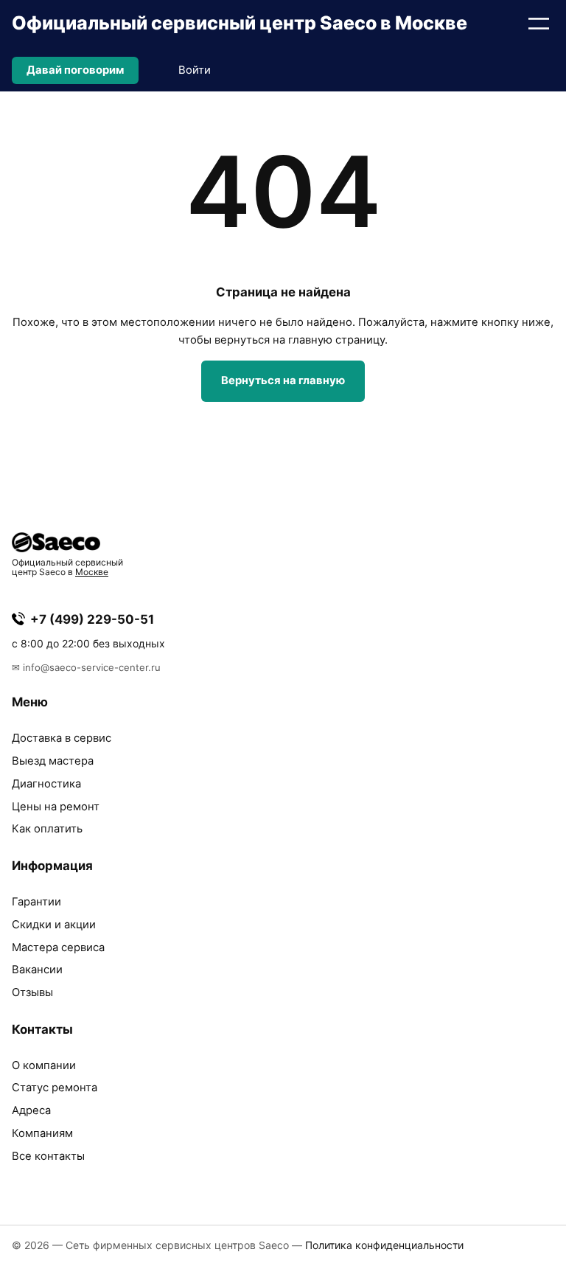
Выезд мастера (53, 761)
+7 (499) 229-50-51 (92, 619)
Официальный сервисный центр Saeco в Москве (239, 23)
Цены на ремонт (55, 806)
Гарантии (36, 901)
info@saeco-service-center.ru (92, 667)
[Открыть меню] (538, 23)
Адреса (31, 1110)
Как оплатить (47, 828)
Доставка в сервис (61, 738)
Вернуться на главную (283, 380)
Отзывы (32, 992)
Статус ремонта (54, 1087)
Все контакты (48, 1156)
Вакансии (37, 969)
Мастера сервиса (58, 947)
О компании (44, 1065)
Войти (194, 70)
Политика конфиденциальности (384, 1245)
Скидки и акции (54, 924)
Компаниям (42, 1133)
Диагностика (46, 783)
